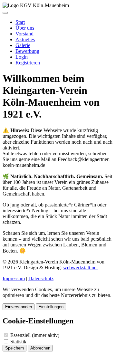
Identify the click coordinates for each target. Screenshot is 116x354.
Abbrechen (40, 348)
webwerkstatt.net (80, 267)
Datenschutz (40, 278)
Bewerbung (27, 51)
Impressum (14, 278)
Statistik (17, 341)
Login (21, 57)
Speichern (14, 348)
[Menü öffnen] (5, 13)
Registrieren (27, 62)
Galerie (22, 45)
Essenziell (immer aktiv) (34, 335)
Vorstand (24, 33)
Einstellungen (50, 306)
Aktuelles (25, 39)
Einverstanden (18, 306)
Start (20, 22)
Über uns (24, 28)
